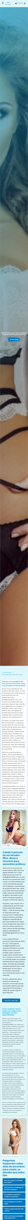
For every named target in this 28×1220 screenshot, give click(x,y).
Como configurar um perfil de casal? (13, 1203)
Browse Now (14, 339)
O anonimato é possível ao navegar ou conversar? (12, 1195)
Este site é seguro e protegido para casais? (13, 1181)
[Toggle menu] (24, 3)
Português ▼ (19, 3)
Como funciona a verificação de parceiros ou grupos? (13, 1188)
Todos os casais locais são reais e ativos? (14, 1210)
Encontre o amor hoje (11, 1000)
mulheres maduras (7, 1069)
